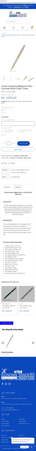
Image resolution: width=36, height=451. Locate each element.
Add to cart (23, 143)
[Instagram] (9, 384)
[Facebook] (2, 384)
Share (5, 163)
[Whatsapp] (6, 384)
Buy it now (18, 149)
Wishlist (12, 163)
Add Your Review (7, 95)
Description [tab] (7, 187)
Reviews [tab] (18, 187)
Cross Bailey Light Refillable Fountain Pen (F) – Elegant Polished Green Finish (9, 306)
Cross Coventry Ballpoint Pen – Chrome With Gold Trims (9, 352)
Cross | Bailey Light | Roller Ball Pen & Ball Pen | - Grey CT (26, 306)
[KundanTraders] (18, 14)
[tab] (18, 220)
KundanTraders (6, 307)
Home (3, 33)
